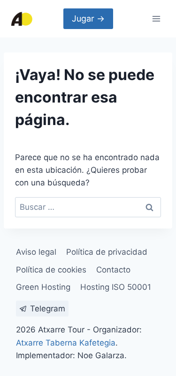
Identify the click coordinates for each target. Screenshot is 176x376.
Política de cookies (51, 269)
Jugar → (88, 18)
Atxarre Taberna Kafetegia (65, 342)
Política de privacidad (106, 252)
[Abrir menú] (156, 18)
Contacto (113, 269)
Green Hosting (43, 287)
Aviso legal (36, 252)
